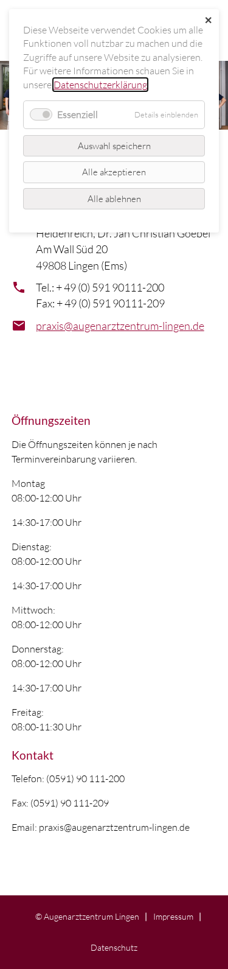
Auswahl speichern (114, 146)
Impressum (173, 916)
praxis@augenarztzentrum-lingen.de (120, 325)
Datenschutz (114, 947)
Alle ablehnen (114, 199)
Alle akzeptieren (114, 172)
